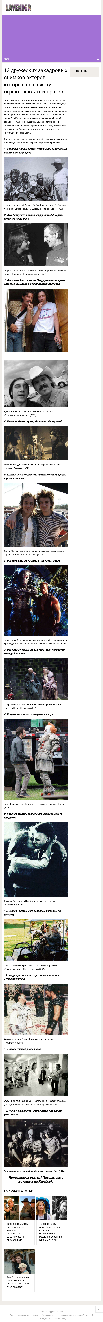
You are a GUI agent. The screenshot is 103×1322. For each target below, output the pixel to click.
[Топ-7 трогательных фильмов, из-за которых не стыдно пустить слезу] (19, 1261)
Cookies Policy (60, 1319)
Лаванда (44, 1311)
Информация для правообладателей (77, 1315)
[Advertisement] (51, 35)
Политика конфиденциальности (24, 1315)
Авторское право (49, 1315)
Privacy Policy (44, 1319)
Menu (6, 59)
